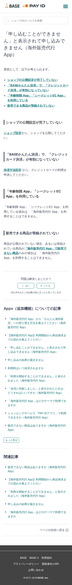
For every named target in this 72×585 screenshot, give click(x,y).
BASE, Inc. (43, 577)
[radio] (26, 285)
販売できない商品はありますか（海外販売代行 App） (37, 427)
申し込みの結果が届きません (26, 360)
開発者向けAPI (50, 563)
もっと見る (11, 439)
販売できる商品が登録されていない (31, 105)
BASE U (34, 557)
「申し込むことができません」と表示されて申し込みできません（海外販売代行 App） (37, 350)
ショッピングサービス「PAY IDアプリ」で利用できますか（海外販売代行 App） (37, 415)
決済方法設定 (12, 170)
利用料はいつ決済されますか (26, 368)
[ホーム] (25, 8)
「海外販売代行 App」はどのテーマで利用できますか (37, 403)
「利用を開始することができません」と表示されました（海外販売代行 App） (37, 378)
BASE (23, 557)
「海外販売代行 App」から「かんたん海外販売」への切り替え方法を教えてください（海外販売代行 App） (37, 323)
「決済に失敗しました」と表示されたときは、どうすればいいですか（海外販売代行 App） (37, 391)
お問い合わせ (36, 569)
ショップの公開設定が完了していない (32, 80)
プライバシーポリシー (26, 563)
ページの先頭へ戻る (52, 530)
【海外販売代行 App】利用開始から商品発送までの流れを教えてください (37, 337)
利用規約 (47, 557)
